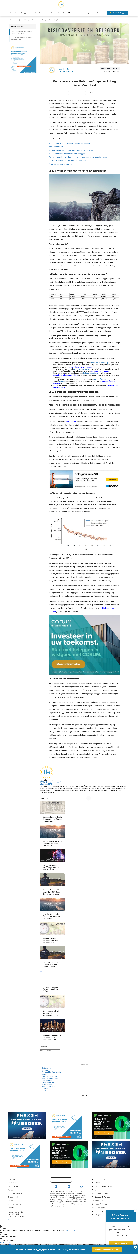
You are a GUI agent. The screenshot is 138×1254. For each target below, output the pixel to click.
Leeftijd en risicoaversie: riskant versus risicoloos (67, 161)
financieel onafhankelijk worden (80, 367)
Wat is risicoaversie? (56, 147)
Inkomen (45, 1070)
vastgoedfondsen (99, 379)
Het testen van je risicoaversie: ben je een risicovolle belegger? (72, 150)
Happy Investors (64, 69)
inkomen (62, 381)
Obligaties (45, 1089)
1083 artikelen (45, 782)
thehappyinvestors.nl (66, 71)
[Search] (75, 1180)
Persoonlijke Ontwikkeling (51, 1072)
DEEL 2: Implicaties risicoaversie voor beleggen (67, 154)
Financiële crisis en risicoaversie (61, 164)
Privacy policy (70, 1230)
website (45, 784)
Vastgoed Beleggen (49, 1076)
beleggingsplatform (90, 373)
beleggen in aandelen (81, 369)
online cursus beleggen (100, 371)
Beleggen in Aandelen (50, 1078)
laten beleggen (70, 422)
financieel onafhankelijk (100, 363)
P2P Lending (47, 1080)
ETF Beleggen (47, 1084)
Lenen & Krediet (48, 1082)
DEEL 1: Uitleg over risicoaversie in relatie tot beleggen (69, 143)
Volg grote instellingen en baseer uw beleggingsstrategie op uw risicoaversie (78, 157)
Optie (44, 1091)
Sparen (44, 1074)
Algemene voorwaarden (17, 1220)
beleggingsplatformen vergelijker (65, 375)
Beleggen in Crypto (49, 1086)
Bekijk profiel (57, 782)
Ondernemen (46, 1068)
